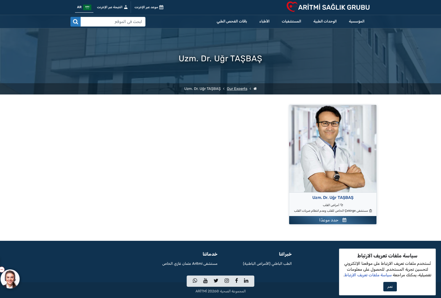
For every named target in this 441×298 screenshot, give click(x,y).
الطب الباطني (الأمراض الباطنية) (267, 263)
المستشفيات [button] (291, 21)
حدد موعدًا (330, 220)
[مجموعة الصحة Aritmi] (255, 89)
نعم (390, 286)
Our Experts (237, 89)
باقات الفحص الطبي (232, 21)
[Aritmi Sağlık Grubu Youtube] (205, 281)
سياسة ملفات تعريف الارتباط (368, 274)
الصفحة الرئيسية (353, 263)
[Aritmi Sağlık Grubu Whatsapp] (195, 281)
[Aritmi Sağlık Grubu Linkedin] (246, 281)
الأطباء (264, 21)
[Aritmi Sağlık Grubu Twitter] (216, 281)
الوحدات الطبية (325, 21)
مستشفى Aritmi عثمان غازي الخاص (189, 263)
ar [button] (80, 7)
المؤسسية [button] (356, 21)
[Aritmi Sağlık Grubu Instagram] (226, 281)
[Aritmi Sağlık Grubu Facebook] (236, 281)
